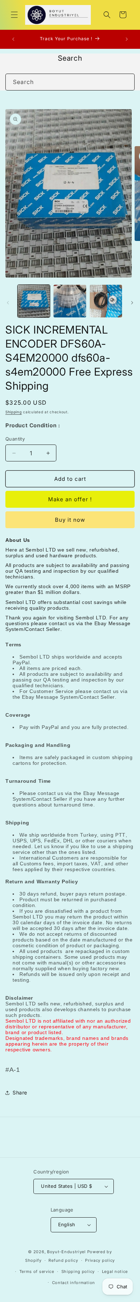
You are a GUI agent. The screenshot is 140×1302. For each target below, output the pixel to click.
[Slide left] (8, 303)
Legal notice (115, 1271)
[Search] (126, 82)
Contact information (73, 1282)
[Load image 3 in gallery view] (106, 301)
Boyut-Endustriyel (66, 1251)
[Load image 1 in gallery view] (34, 301)
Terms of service (36, 1271)
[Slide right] (132, 303)
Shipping (13, 412)
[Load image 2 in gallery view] (69, 301)
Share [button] (20, 1092)
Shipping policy (78, 1271)
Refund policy (63, 1260)
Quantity (15, 439)
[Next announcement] (127, 39)
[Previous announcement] (13, 39)
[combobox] (70, 82)
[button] (14, 15)
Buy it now (70, 519)
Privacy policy (100, 1260)
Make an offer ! (70, 499)
